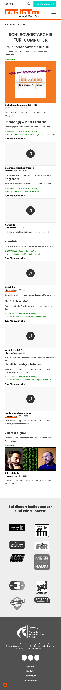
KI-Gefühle (10, 287)
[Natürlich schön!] (30, 336)
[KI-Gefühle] (30, 273)
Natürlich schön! (13, 350)
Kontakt (9, 4)
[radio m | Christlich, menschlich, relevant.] (25, 13)
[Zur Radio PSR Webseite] (42, 546)
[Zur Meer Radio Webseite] (42, 562)
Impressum (30, 676)
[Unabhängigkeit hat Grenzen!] (30, 154)
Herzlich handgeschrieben (18, 413)
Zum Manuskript (14, 139)
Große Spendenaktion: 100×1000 (21, 105)
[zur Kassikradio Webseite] (17, 527)
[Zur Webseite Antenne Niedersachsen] (42, 600)
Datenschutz (30, 681)
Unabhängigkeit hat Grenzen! (19, 168)
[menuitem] (11, 4)
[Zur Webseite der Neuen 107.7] (17, 558)
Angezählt (10, 225)
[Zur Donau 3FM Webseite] (17, 585)
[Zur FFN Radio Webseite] (42, 530)
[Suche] (28, 4)
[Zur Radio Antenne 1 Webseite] (17, 603)
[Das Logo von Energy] (42, 587)
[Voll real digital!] (30, 459)
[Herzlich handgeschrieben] (30, 399)
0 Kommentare (11, 108)
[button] (52, 13)
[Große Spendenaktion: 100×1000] (30, 82)
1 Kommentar (10, 228)
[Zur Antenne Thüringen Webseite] (17, 545)
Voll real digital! (13, 473)
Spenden (30, 667)
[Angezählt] (30, 210)
